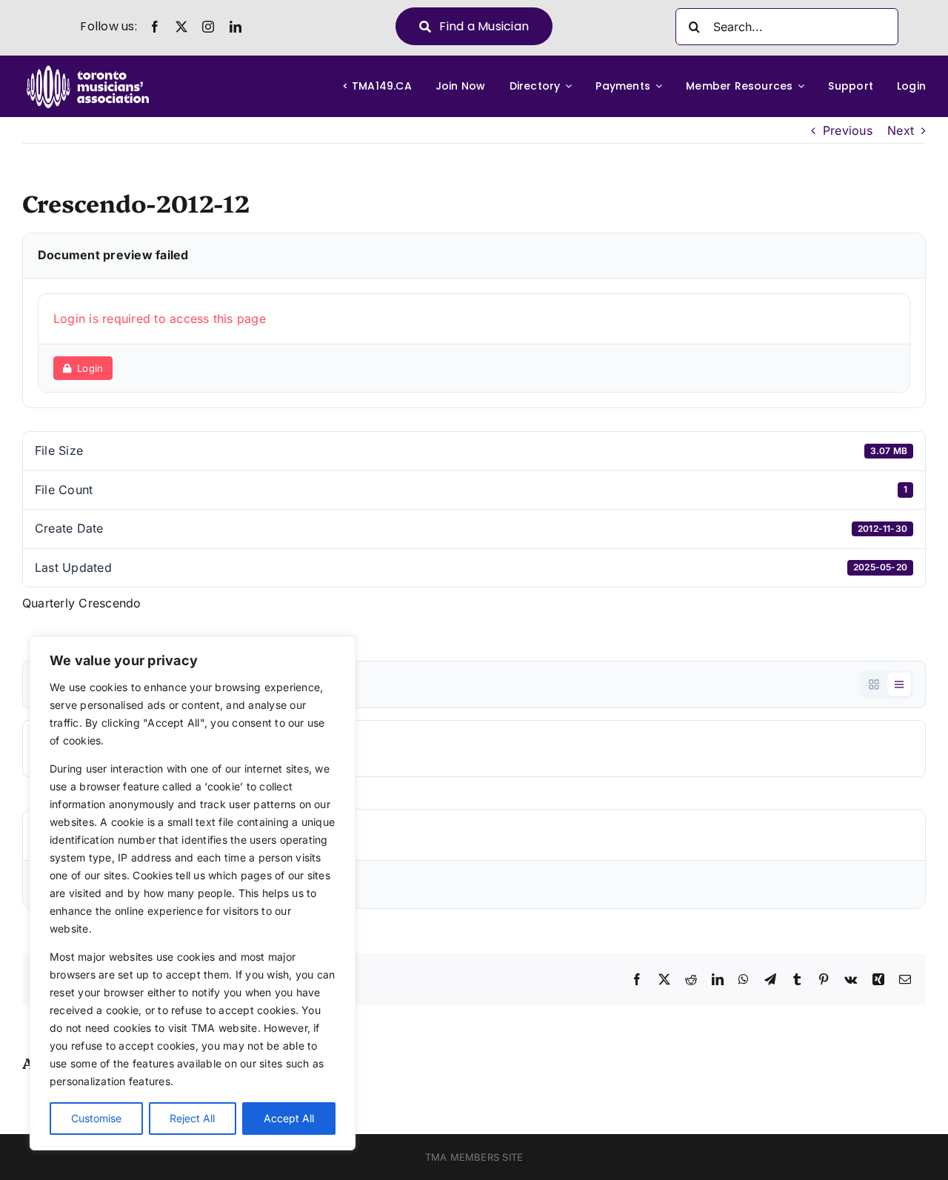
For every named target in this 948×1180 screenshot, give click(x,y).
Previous (847, 130)
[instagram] (208, 27)
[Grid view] (874, 684)
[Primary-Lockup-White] (87, 64)
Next (900, 130)
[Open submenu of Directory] (566, 86)
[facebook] (155, 27)
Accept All (289, 1118)
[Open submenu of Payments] (656, 86)
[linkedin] (235, 27)
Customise (96, 1118)
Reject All (192, 1118)
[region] (193, 893)
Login (90, 368)
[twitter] (181, 27)
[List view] (899, 684)
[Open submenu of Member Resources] (798, 86)
